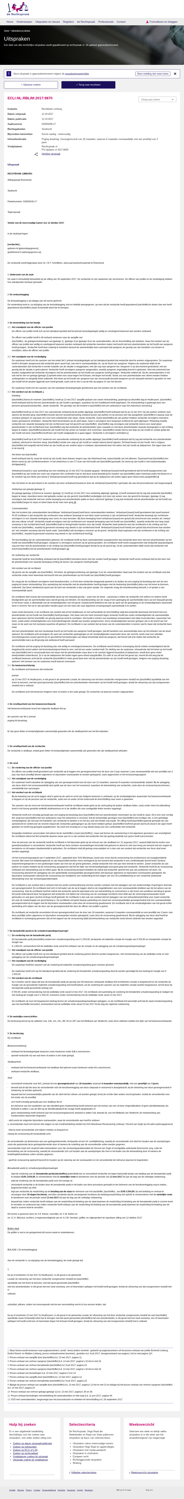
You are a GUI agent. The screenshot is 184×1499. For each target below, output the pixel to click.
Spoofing (61, 1490)
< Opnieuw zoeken (31, 84)
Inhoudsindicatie (17, 139)
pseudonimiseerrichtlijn (77, 73)
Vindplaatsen (15, 146)
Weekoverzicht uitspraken (144, 1472)
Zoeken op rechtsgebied (25, 1453)
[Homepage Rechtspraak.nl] (17, 8)
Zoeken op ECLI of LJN (25, 1450)
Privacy (29, 1490)
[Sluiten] (175, 73)
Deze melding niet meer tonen (152, 73)
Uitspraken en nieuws (47, 21)
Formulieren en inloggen (164, 21)
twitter (156, 1490)
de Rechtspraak (86, 21)
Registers (68, 21)
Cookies (37, 1490)
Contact (121, 21)
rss (134, 1490)
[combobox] (157, 99)
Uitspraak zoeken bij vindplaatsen (30, 1459)
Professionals (106, 21)
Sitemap (20, 1490)
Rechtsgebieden (16, 129)
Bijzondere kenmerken (20, 134)
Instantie (12, 109)
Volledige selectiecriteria (83, 1472)
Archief (80, 1490)
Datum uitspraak (17, 114)
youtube (174, 1490)
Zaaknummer (15, 124)
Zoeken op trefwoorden (25, 1446)
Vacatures (71, 1490)
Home (9, 21)
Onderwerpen (24, 21)
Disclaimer (89, 1490)
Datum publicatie (17, 119)
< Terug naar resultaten (88, 84)
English (12, 1490)
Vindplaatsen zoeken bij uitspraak (30, 1456)
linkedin (170, 1490)
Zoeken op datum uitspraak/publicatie (32, 1443)
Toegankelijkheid (49, 1490)
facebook (160, 1490)
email (139, 1490)
